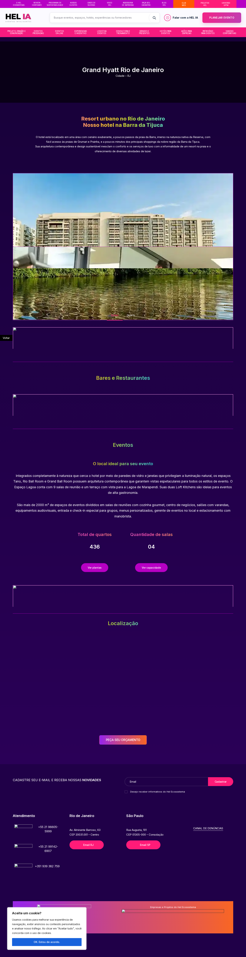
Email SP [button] (145, 844)
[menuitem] (19, 4)
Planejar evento (221, 17)
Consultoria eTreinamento (123, 32)
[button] (23, 833)
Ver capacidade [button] (151, 567)
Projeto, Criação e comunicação (16, 32)
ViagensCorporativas (229, 32)
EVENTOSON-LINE (59, 32)
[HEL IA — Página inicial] (24, 17)
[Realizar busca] (154, 18)
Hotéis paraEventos (165, 32)
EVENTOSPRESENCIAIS (38, 32)
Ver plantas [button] (95, 567)
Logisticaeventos (101, 32)
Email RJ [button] (88, 844)
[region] (46, 928)
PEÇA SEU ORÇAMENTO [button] (123, 740)
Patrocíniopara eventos (207, 32)
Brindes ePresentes (144, 32)
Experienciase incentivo (80, 32)
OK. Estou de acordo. (47, 941)
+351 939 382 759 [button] (47, 866)
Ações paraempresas (186, 32)
